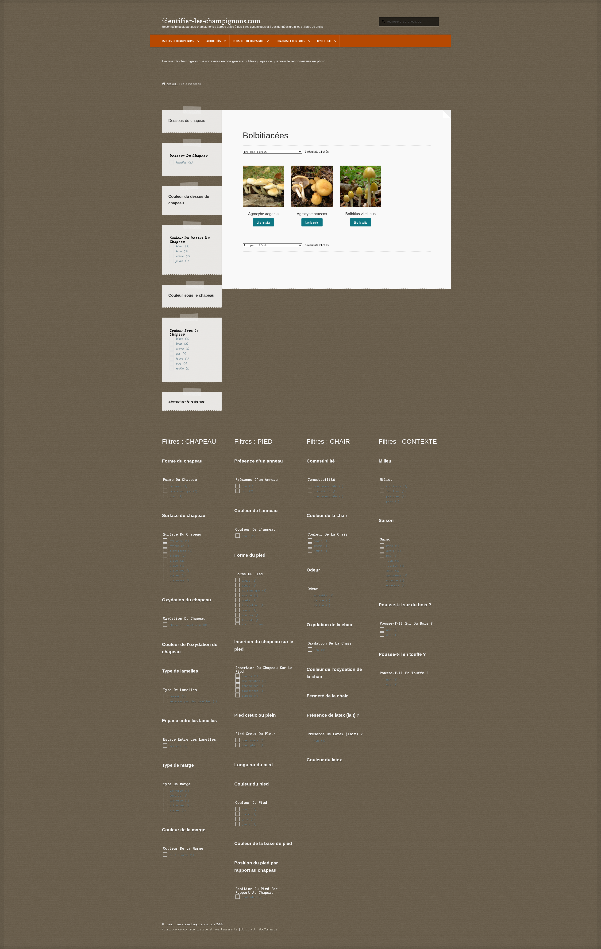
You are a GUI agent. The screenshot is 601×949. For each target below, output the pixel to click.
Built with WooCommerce (259, 929)
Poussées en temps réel (248, 41)
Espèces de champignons (178, 41)
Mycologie (324, 41)
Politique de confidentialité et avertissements (200, 929)
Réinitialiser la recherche (186, 402)
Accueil (172, 83)
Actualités (213, 41)
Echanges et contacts (290, 41)
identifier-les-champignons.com (211, 21)
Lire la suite (263, 222)
